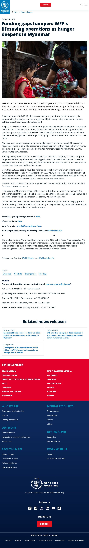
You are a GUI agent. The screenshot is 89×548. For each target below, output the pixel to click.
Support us (51, 437)
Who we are (10, 406)
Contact (8, 540)
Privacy (18, 540)
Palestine (52, 375)
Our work (9, 427)
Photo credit (85, 96)
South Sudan (54, 383)
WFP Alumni (60, 540)
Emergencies (30, 274)
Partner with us (53, 441)
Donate (46, 5)
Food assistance (8, 432)
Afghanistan (9, 371)
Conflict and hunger (10, 458)
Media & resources (60, 406)
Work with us (57, 449)
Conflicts (18, 274)
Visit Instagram (41, 508)
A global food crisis (9, 463)
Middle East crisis (11, 391)
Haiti (4, 383)
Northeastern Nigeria (59, 371)
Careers (50, 454)
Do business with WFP (56, 458)
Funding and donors (10, 420)
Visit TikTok (59, 508)
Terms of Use (29, 540)
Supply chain (7, 441)
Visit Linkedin (47, 508)
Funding (43, 274)
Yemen (50, 395)
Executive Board (45, 540)
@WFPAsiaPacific (46, 258)
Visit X (29, 508)
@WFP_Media (28, 258)
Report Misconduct (76, 540)
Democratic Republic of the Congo (21, 379)
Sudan (50, 387)
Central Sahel (9, 375)
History (5, 415)
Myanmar (7, 274)
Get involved (56, 432)
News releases (26, 12)
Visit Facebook (35, 508)
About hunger (12, 449)
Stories (50, 420)
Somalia (51, 379)
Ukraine (51, 391)
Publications (52, 415)
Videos (50, 424)
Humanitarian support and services (16, 437)
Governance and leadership (13, 411)
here (20, 221)
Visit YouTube (53, 508)
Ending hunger (8, 454)
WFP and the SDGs (9, 467)
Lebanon (6, 387)
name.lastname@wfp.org (58, 284)
